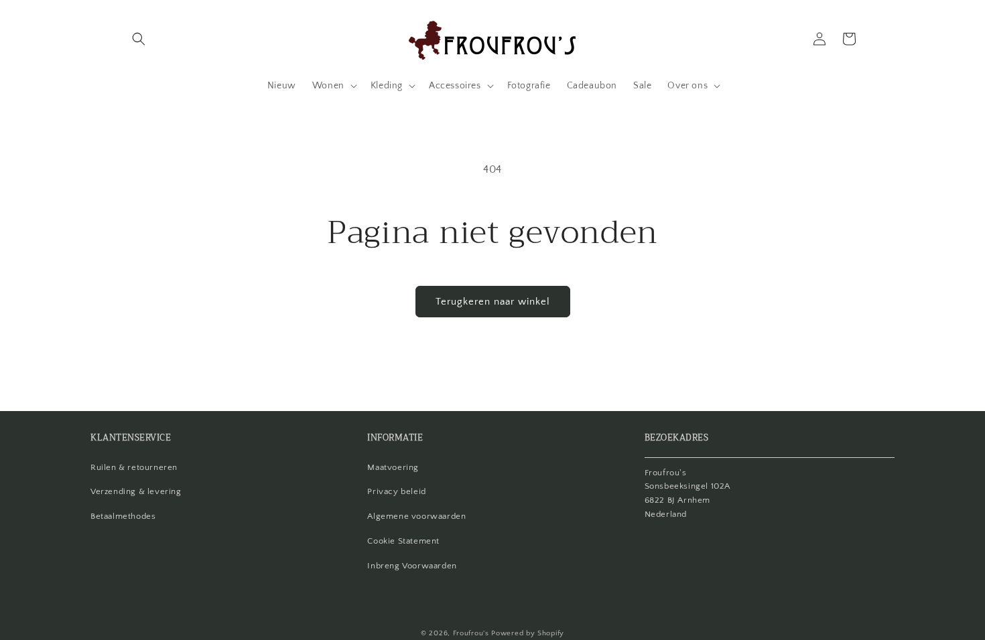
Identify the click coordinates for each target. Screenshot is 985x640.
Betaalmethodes (122, 516)
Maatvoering (393, 467)
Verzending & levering (136, 491)
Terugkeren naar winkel (493, 301)
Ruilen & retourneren (134, 467)
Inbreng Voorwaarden (411, 565)
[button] (138, 39)
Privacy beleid (396, 491)
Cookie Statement (403, 541)
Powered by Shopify (527, 633)
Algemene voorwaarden (416, 516)
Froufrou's (471, 633)
